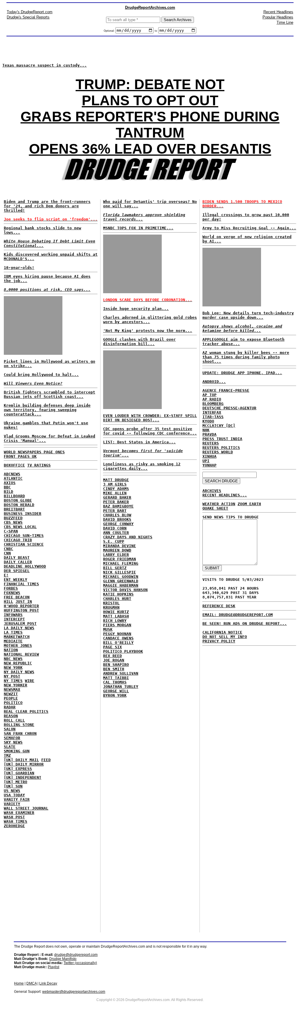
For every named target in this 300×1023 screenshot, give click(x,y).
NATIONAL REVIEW (21, 654)
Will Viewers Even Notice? (33, 383)
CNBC (8, 549)
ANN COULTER (116, 532)
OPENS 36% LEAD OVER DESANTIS (150, 149)
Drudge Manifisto (62, 959)
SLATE (10, 746)
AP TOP (209, 395)
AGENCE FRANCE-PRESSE (225, 390)
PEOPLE (11, 698)
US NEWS (12, 790)
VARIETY (12, 804)
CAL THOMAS (115, 682)
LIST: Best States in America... (139, 442)
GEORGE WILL (116, 691)
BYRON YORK (115, 695)
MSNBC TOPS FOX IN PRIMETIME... (138, 228)
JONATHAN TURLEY (120, 686)
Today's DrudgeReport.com (29, 12)
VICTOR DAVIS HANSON (125, 590)
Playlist (53, 967)
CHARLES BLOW (117, 515)
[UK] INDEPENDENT (22, 777)
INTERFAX (211, 412)
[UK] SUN (13, 786)
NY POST (12, 676)
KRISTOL (111, 603)
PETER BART (115, 510)
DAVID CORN (115, 528)
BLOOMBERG (213, 403)
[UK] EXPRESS (18, 768)
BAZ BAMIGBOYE (118, 506)
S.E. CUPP (113, 541)
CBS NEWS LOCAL (20, 527)
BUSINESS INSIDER (22, 513)
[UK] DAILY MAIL (21, 760)
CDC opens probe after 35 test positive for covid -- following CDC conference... (150, 431)
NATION (11, 650)
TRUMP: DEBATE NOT (150, 84)
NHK (205, 430)
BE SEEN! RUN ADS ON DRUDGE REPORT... (244, 623)
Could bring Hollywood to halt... (41, 374)
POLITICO (13, 702)
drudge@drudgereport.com (76, 955)
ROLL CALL (14, 720)
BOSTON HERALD (19, 505)
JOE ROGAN (113, 660)
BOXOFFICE (14, 465)
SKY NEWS (13, 742)
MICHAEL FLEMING (120, 563)
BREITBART (14, 509)
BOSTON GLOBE (18, 500)
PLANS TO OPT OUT (150, 100)
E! (6, 575)
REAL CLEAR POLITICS (26, 711)
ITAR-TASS (213, 417)
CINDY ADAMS (116, 488)
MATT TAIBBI (116, 678)
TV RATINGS (39, 465)
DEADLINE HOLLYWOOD (25, 566)
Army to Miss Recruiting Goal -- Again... (249, 228)
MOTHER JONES (18, 645)
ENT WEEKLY (15, 579)
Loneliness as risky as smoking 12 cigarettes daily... (141, 466)
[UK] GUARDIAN (19, 773)
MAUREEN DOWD (117, 550)
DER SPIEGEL (17, 571)
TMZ (7, 755)
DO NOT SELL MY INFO (224, 637)
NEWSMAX (12, 689)
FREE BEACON (17, 597)
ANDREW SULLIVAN (120, 673)
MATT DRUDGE (116, 480)
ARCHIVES (211, 490)
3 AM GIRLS (115, 484)
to (156, 30)
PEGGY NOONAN (117, 634)
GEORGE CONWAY (118, 524)
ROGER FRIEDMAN (119, 559)
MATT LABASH (116, 616)
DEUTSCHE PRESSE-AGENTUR (229, 408)
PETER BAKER (116, 502)
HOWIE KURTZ (116, 612)
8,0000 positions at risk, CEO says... (47, 289)
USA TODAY (14, 795)
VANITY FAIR (17, 799)
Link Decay (48, 983)
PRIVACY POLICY (218, 641)
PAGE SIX (112, 647)
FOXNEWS (12, 593)
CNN (7, 553)
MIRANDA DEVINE (119, 546)
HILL (8, 601)
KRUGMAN (111, 607)
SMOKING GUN (17, 751)
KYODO (208, 421)
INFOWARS (13, 615)
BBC (7, 487)
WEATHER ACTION (218, 504)
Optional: (109, 30)
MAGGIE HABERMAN (120, 585)
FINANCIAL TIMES (21, 584)
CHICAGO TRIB (18, 540)
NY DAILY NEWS (19, 672)
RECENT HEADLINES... (224, 495)
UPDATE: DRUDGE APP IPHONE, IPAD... (242, 373)
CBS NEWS (13, 522)
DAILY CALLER (18, 562)
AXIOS (10, 483)
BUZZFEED (13, 518)
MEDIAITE (13, 641)
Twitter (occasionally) (80, 963)
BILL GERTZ (115, 568)
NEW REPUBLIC (18, 663)
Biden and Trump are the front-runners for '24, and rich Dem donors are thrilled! (47, 206)
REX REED (112, 656)
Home (19, 983)
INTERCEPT (14, 619)
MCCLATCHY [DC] (218, 425)
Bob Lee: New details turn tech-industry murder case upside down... (248, 315)
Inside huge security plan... (136, 308)
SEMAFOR (12, 738)
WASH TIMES (15, 821)
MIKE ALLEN (115, 493)
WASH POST (14, 817)
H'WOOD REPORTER (21, 606)
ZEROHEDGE (14, 826)
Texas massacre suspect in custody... (44, 65)
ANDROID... (214, 381)
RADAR (10, 707)
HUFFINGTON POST (21, 610)
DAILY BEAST (17, 557)
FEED (46, 760)
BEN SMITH (113, 669)
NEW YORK (13, 667)
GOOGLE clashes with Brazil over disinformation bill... (139, 341)
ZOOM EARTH (249, 504)
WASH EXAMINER (19, 812)
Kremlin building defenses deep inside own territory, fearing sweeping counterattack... (47, 409)
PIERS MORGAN (117, 625)
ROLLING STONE (19, 724)
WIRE (29, 680)
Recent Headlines (278, 12)
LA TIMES (13, 632)
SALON (10, 729)
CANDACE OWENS (118, 638)
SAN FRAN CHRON (20, 733)
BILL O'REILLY (118, 642)
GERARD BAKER (117, 497)
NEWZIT (11, 694)
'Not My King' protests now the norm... (147, 330)
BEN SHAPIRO (116, 664)
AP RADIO (211, 399)
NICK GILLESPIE (119, 572)
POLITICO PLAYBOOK (123, 651)
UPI (205, 461)
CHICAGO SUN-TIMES (24, 535)
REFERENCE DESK (218, 606)
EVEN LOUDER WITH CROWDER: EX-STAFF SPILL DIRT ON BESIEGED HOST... (150, 417)
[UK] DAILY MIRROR (24, 764)
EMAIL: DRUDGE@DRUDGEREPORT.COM (237, 615)
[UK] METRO (15, 782)
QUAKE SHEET (215, 508)
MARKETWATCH (17, 637)
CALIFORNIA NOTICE (222, 632)
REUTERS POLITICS (221, 447)
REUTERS (210, 443)
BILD (8, 491)
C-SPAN (11, 531)
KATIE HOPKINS (118, 594)
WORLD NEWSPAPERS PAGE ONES (34, 452)
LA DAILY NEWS (19, 628)
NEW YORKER (15, 685)
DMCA (31, 983)
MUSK (107, 629)
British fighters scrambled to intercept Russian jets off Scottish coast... (49, 394)
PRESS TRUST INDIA (222, 439)
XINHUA (209, 456)
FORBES (11, 588)
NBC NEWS (13, 658)
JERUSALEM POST (20, 623)
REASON (11, 716)
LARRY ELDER (116, 554)
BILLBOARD (14, 496)
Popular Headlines (277, 17)
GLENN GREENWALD (120, 581)
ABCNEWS (12, 474)
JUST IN (24, 601)
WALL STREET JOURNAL (26, 808)
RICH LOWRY (115, 620)
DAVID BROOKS (117, 519)
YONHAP (209, 465)
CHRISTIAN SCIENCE (24, 544)
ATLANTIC (13, 478)
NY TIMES (13, 680)
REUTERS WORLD (217, 452)
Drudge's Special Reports (28, 17)
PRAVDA (209, 434)
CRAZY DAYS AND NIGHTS (127, 537)
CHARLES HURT (117, 598)
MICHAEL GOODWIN (120, 576)
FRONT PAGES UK (20, 456)
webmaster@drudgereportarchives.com (73, 992)
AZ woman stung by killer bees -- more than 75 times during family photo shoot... (245, 357)
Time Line (285, 22)
